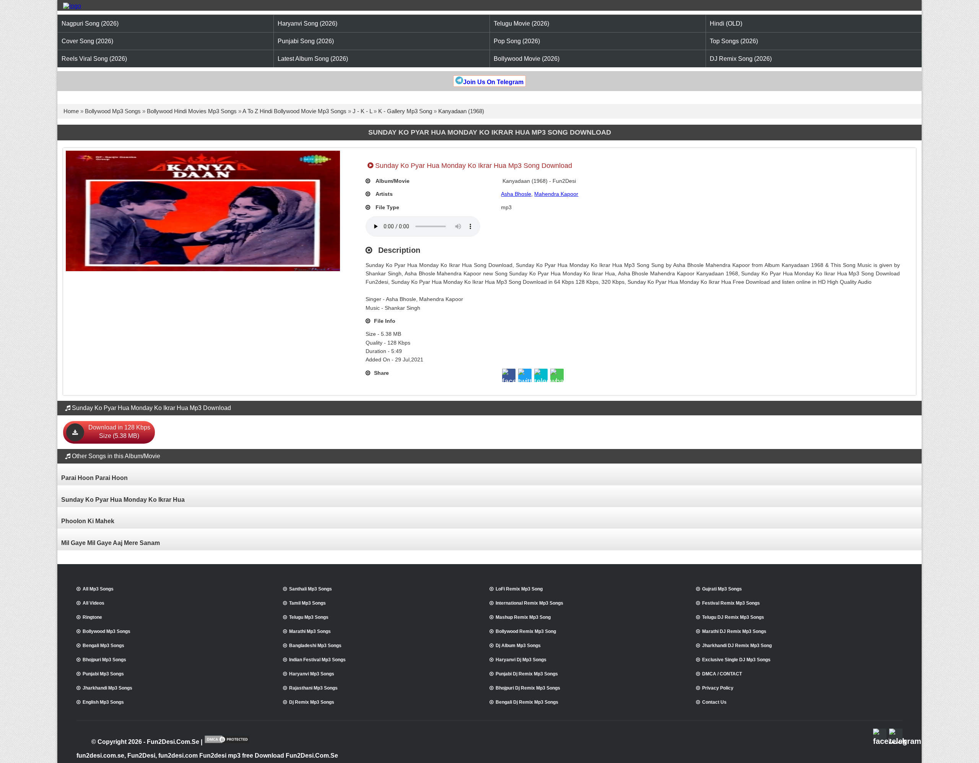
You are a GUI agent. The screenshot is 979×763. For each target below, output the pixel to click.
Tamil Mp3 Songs (307, 603)
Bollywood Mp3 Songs (113, 111)
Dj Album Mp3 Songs (518, 645)
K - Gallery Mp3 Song (405, 111)
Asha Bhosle (516, 194)
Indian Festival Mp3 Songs (317, 659)
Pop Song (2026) (517, 41)
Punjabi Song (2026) (306, 41)
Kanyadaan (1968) (461, 111)
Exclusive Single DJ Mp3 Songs (736, 659)
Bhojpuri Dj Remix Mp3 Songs (528, 688)
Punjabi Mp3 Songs (103, 674)
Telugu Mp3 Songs (309, 617)
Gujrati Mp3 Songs (722, 589)
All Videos (93, 603)
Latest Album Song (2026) (313, 58)
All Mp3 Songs (98, 589)
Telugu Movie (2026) (521, 23)
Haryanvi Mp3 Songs (311, 674)
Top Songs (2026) (734, 41)
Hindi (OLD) (726, 23)
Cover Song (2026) (87, 41)
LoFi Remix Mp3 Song (519, 589)
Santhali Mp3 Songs (310, 589)
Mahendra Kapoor (556, 194)
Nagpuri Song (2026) (90, 23)
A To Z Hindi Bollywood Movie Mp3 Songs (294, 111)
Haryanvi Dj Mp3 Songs (521, 659)
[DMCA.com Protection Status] (227, 742)
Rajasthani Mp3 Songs (313, 688)
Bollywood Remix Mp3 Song (526, 631)
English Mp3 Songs (103, 702)
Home (71, 111)
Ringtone (92, 617)
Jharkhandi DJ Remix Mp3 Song (737, 645)
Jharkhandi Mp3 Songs (107, 688)
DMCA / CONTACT (722, 674)
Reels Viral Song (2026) (94, 58)
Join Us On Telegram (493, 82)
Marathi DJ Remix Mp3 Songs (734, 631)
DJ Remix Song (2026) (741, 58)
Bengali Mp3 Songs (103, 645)
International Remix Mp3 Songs (529, 603)
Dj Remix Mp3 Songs (311, 702)
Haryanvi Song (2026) (307, 23)
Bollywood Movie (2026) (526, 58)
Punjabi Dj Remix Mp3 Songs (527, 674)
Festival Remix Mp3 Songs (731, 603)
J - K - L (362, 111)
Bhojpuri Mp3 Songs (104, 659)
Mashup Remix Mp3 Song (523, 617)
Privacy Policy (717, 688)
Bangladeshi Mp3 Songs (315, 645)
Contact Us (714, 702)
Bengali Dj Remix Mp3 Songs (527, 702)
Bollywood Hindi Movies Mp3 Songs (192, 111)
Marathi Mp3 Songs (310, 631)
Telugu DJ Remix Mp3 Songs (733, 617)
